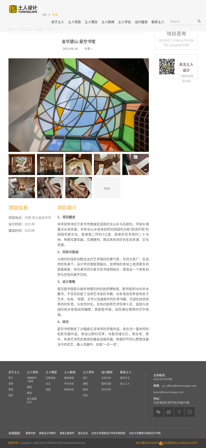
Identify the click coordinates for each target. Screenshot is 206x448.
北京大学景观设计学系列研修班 (108, 433)
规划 (29, 393)
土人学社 (124, 22)
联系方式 (125, 378)
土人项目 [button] (74, 22)
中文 (55, 14)
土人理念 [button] (91, 22)
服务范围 (106, 383)
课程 (85, 383)
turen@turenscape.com (168, 392)
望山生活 (83, 433)
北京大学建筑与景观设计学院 (145, 433)
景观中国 (30, 433)
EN (44, 14)
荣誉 (10, 389)
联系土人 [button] (157, 22)
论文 (48, 383)
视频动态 (69, 389)
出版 (48, 389)
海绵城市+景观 (32, 380)
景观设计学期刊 (47, 433)
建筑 (29, 387)
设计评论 (106, 389)
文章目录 (50, 378)
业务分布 (106, 378)
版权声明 (13, 443)
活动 (85, 395)
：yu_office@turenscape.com (175, 385)
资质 (10, 383)
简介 (10, 378)
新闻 (85, 389)
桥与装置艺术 (32, 401)
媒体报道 (69, 378)
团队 (10, 395)
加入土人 (125, 383)
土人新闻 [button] (107, 22)
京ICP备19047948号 (147, 443)
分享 (87, 48)
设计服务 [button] (141, 22)
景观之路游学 (67, 433)
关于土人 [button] (57, 22)
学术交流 (69, 383)
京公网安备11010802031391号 (180, 443)
